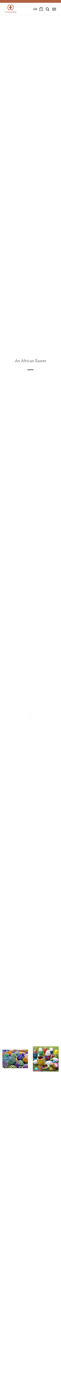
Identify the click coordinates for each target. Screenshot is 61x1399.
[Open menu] (54, 9)
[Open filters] (35, 9)
